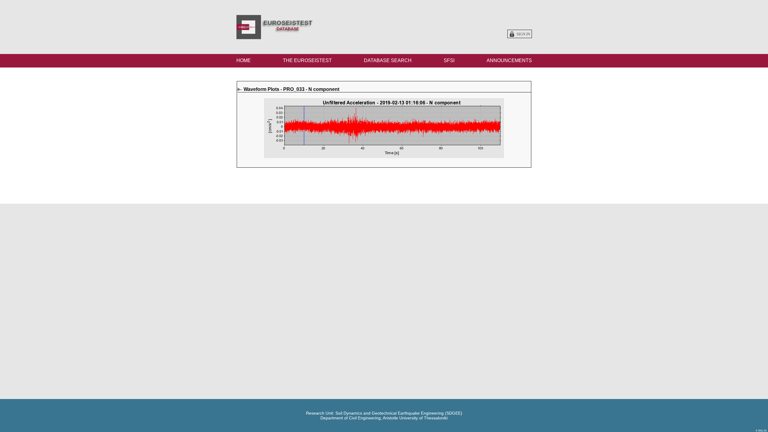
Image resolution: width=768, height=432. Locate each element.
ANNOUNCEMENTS (509, 60)
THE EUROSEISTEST (307, 60)
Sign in (523, 34)
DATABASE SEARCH (388, 60)
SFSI (449, 60)
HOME (243, 60)
